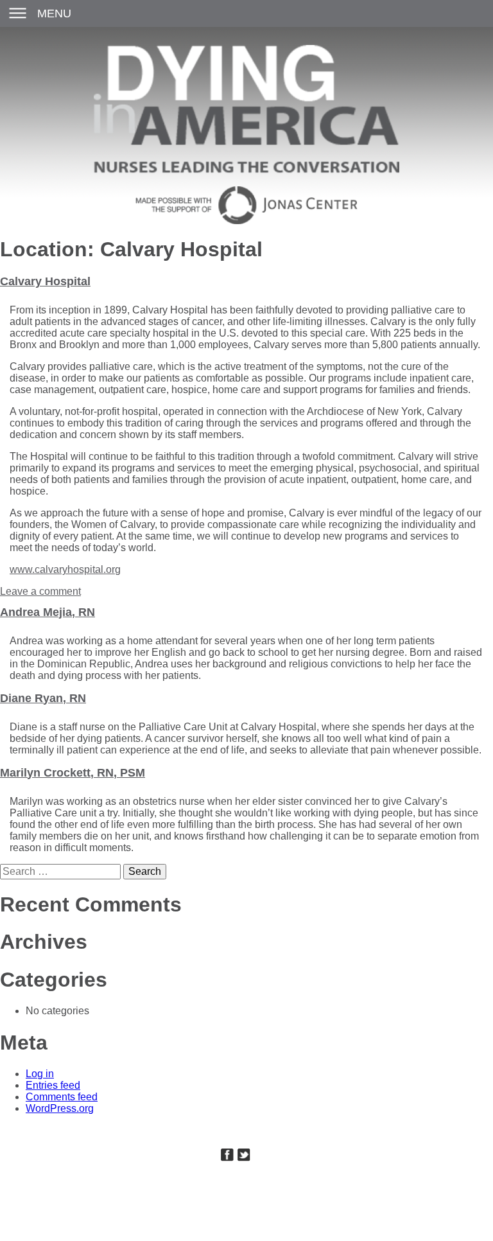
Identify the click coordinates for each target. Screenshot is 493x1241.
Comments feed (62, 1096)
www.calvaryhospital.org (65, 569)
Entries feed (53, 1085)
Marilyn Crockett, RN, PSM (72, 772)
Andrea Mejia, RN (47, 612)
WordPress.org (60, 1108)
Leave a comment (40, 591)
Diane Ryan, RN (43, 698)
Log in (40, 1073)
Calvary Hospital (45, 281)
